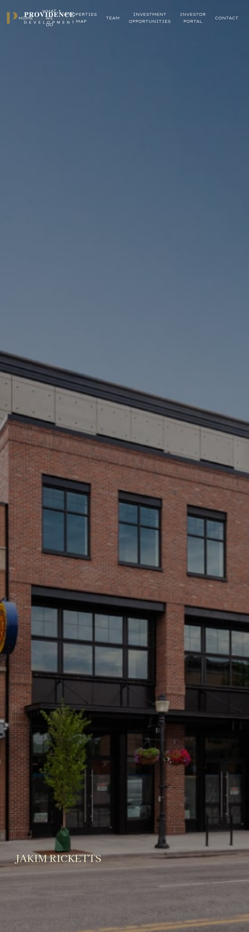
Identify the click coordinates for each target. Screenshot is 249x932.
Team (113, 17)
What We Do (49, 17)
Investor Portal (193, 18)
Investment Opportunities (150, 18)
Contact (226, 17)
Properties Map (81, 18)
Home (26, 17)
